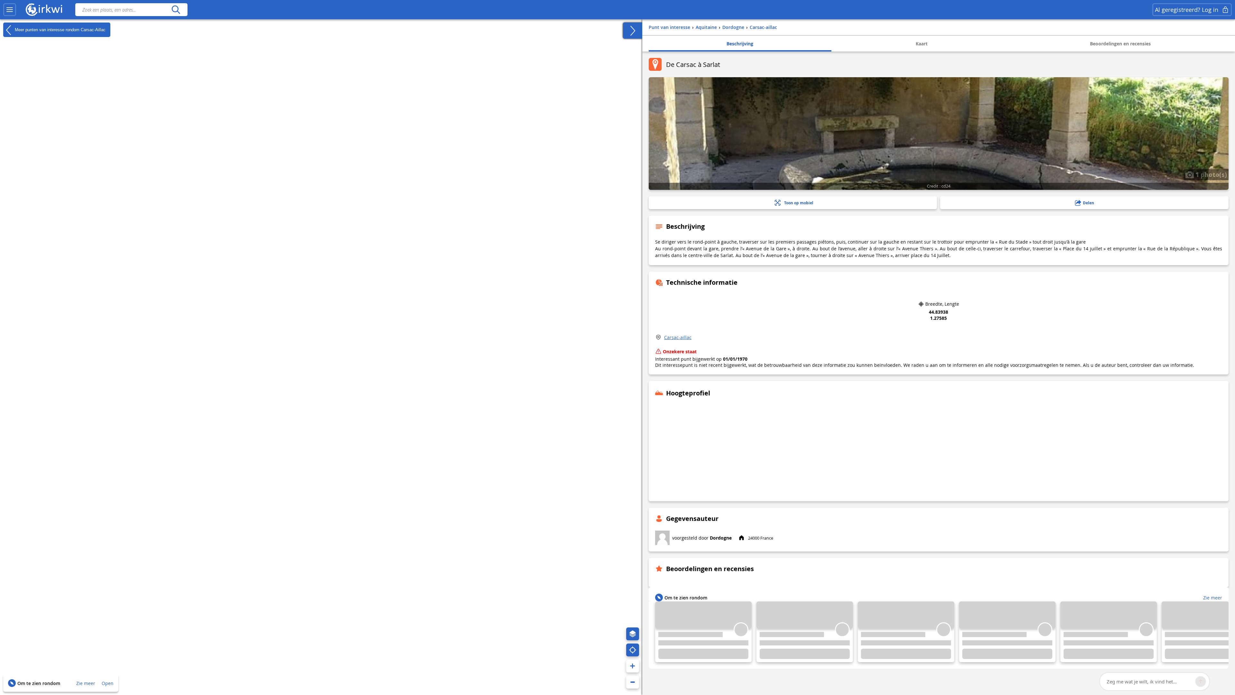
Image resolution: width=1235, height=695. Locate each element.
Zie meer (85, 683)
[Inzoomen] (632, 666)
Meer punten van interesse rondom (59, 29)
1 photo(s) (1210, 174)
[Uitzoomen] (632, 682)
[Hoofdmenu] (9, 9)
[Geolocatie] (632, 650)
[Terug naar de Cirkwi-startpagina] (44, 9)
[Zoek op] (175, 10)
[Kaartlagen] (632, 633)
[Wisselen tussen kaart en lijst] (632, 31)
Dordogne (721, 538)
